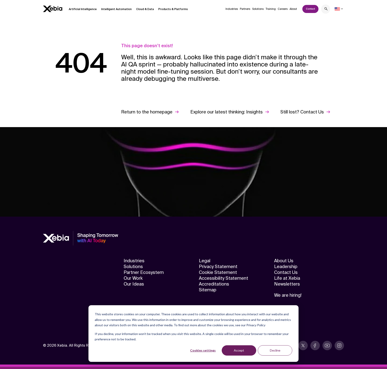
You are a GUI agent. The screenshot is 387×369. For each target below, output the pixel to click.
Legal (204, 261)
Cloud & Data (145, 9)
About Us (283, 261)
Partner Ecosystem (144, 272)
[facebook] (315, 345)
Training (271, 9)
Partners (245, 9)
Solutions (258, 9)
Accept (239, 350)
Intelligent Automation (116, 9)
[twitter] (303, 345)
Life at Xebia (287, 278)
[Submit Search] (326, 9)
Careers (283, 9)
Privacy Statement (218, 266)
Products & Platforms (173, 9)
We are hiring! (287, 295)
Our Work (133, 278)
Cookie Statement (218, 272)
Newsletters (287, 284)
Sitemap (207, 290)
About (293, 9)
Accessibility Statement (223, 278)
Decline (275, 350)
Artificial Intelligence (83, 9)
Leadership (285, 266)
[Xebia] (52, 9)
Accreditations (214, 284)
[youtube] (327, 345)
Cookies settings (203, 350)
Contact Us (286, 272)
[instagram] (339, 345)
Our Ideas (134, 284)
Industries (232, 9)
